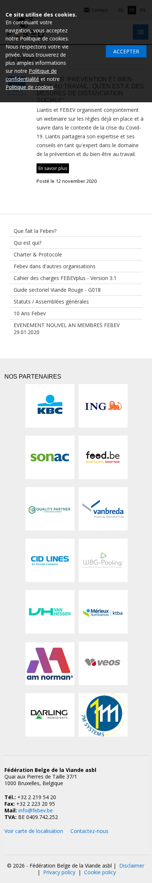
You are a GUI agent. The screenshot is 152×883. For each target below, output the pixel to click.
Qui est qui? (27, 242)
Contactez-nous (89, 830)
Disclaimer (131, 865)
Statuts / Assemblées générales (51, 301)
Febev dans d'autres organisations (55, 266)
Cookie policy (100, 872)
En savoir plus (52, 168)
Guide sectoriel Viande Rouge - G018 (57, 289)
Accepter (126, 51)
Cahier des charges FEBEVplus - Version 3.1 (65, 277)
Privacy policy (59, 872)
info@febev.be (35, 810)
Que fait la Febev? (35, 230)
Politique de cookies (29, 87)
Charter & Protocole (38, 254)
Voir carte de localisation (33, 830)
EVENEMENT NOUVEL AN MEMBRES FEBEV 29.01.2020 (67, 329)
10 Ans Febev (30, 313)
